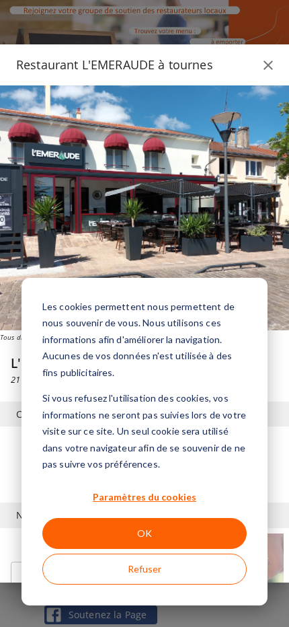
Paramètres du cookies (144, 497)
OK (144, 533)
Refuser (144, 569)
